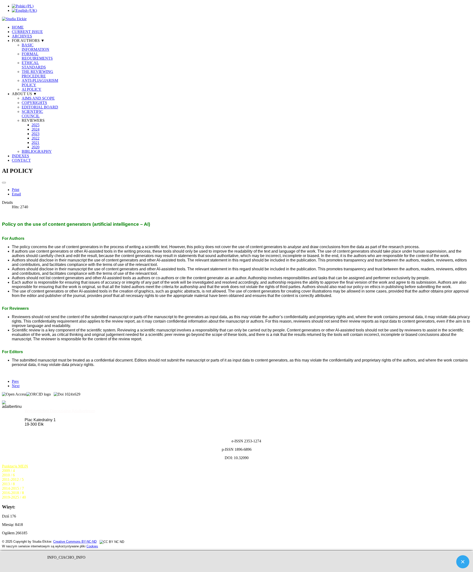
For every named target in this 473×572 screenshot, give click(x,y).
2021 (35, 142)
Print (15, 190)
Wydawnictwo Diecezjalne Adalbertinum (60, 411)
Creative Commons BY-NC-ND (75, 541)
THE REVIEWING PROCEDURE (37, 73)
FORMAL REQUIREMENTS (37, 56)
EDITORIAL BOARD (40, 107)
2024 (35, 129)
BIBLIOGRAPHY (37, 151)
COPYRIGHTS (34, 103)
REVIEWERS (33, 120)
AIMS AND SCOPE (38, 98)
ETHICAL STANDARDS (34, 65)
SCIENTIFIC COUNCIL (32, 113)
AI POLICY (31, 89)
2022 (35, 138)
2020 (35, 147)
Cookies (92, 546)
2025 (35, 125)
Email (16, 194)
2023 (35, 134)
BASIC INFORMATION (35, 47)
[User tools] (4, 182)
